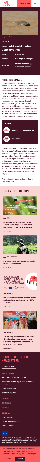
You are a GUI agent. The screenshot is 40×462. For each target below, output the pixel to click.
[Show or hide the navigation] (35, 3)
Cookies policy (8, 426)
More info (7, 459)
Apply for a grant (9, 392)
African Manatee (22, 64)
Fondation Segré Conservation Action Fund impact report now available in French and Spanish (17, 225)
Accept (19, 459)
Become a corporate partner (14, 377)
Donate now (24, 3)
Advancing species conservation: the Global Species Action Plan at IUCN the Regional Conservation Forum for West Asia (18, 340)
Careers (5, 407)
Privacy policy (7, 417)
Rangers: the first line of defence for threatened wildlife (19, 262)
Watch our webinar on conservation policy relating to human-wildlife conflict (19, 300)
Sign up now (9, 366)
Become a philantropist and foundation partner (18, 382)
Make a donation (9, 388)
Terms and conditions (11, 421)
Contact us (6, 403)
